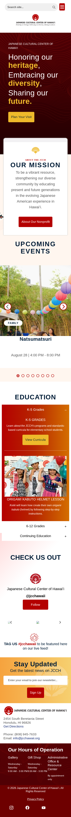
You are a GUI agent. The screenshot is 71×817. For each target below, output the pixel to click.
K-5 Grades (35, 409)
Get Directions (13, 726)
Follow (35, 604)
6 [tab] (43, 376)
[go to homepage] (35, 19)
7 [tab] (48, 376)
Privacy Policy (35, 799)
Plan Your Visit (21, 117)
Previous (7, 306)
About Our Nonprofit (35, 221)
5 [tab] (38, 376)
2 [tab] (23, 376)
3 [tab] (28, 376)
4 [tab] (33, 376)
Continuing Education (35, 536)
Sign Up (35, 692)
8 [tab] (52, 376)
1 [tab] (18, 376)
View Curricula (35, 439)
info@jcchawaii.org (26, 738)
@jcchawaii (35, 596)
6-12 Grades (35, 526)
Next (63, 306)
